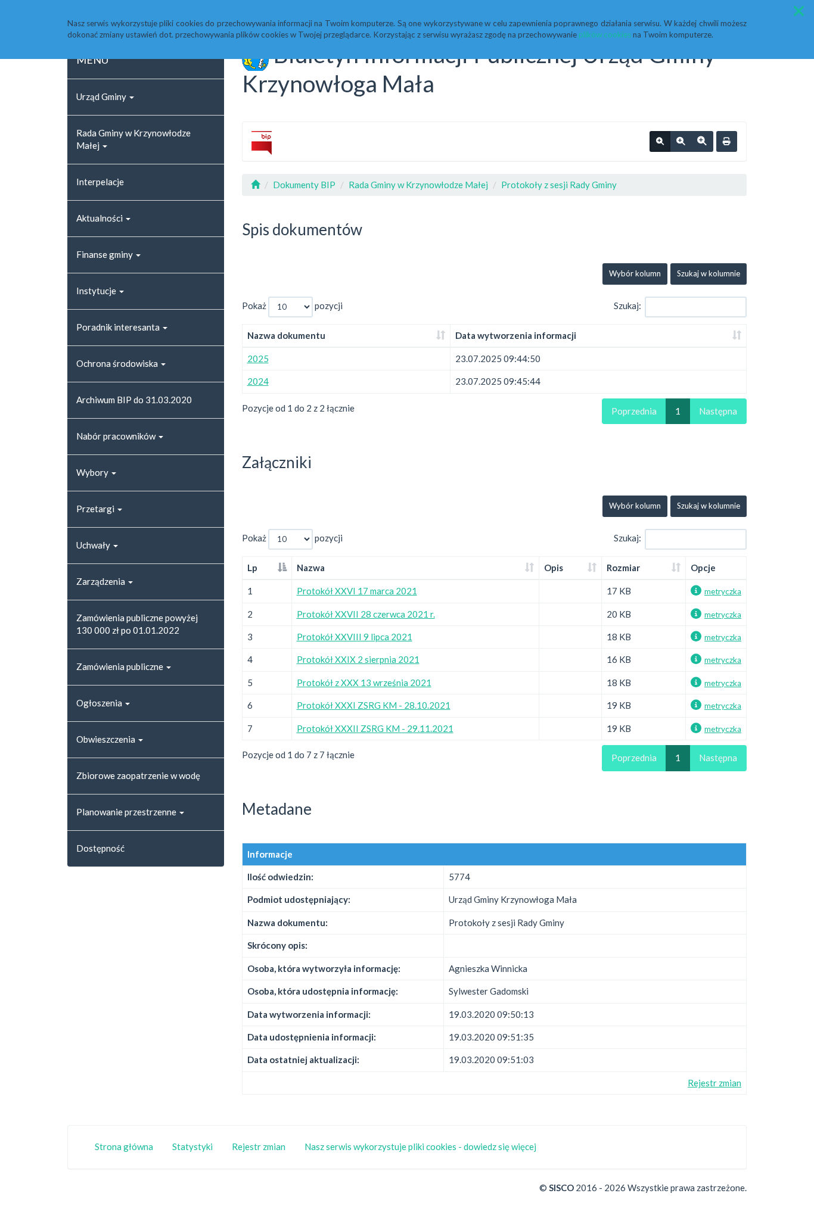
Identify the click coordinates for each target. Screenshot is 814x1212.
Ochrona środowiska (118, 363)
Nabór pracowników (116, 436)
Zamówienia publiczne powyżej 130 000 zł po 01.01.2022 (137, 623)
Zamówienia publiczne (120, 666)
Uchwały (94, 545)
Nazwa (311, 567)
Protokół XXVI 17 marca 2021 (357, 590)
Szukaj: (627, 305)
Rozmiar (623, 567)
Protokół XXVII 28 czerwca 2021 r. (366, 614)
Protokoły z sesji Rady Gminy (559, 184)
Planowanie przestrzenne (127, 811)
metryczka (722, 591)
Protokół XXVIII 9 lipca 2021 (354, 636)
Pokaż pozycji (292, 305)
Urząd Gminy (102, 96)
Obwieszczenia (106, 739)
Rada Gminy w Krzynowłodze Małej (133, 139)
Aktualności (100, 218)
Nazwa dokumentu (286, 335)
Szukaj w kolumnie (708, 273)
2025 (258, 358)
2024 (258, 381)
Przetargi (96, 508)
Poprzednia (634, 411)
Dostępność (100, 848)
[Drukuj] (726, 141)
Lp (252, 567)
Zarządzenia (101, 581)
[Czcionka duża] (702, 141)
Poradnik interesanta (118, 327)
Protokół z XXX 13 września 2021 (364, 682)
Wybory (93, 472)
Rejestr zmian (714, 1082)
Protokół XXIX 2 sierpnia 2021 (358, 659)
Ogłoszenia (100, 702)
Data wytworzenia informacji (515, 335)
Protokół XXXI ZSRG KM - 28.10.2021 (374, 705)
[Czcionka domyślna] (660, 141)
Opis (553, 567)
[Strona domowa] (255, 184)
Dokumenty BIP (304, 184)
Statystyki (192, 1146)
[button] (799, 11)
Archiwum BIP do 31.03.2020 (134, 399)
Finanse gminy (105, 254)
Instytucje (97, 290)
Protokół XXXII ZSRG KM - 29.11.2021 (375, 728)
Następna (718, 411)
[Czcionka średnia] (680, 141)
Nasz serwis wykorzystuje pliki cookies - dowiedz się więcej (420, 1146)
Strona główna (124, 1146)
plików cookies (605, 34)
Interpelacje (100, 181)
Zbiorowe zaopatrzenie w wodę (138, 775)
